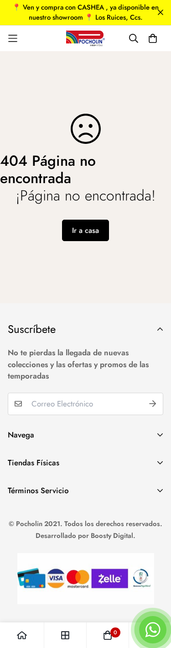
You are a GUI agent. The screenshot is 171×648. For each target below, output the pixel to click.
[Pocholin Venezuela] (85, 38)
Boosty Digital (112, 536)
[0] (107, 635)
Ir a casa (85, 230)
